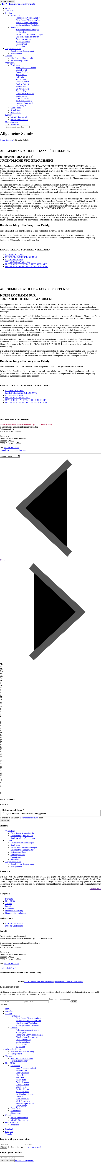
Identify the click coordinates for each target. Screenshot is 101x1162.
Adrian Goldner (22, 82)
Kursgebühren (16, 53)
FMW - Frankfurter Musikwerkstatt (39, 981)
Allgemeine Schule (13, 48)
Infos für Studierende (19, 119)
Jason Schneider (22, 98)
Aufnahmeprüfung (23, 39)
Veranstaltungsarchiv (19, 60)
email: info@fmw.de (8, 968)
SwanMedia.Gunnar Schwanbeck (69, 981)
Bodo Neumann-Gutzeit (26, 67)
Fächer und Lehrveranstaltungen (29, 34)
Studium (8, 13)
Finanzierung (21, 44)
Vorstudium (15, 15)
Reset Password (7, 1161)
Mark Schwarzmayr (24, 101)
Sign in (3, 1147)
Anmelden (15, 124)
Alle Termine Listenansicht (22, 58)
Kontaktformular (20, 450)
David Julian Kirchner (25, 93)
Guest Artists (16, 108)
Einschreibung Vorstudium (27, 22)
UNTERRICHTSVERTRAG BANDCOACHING (26, 266)
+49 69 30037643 (11, 447)
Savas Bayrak (21, 70)
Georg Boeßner (22, 72)
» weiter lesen (95, 888)
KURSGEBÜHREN (14, 259)
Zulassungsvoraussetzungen (27, 30)
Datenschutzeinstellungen (15, 913)
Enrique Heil (21, 86)
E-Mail (4, 804)
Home (7, 8)
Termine (8, 56)
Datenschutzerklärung (29, 818)
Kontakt (8, 115)
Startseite (9, 899)
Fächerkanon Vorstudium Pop (28, 18)
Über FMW (10, 63)
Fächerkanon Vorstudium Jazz (28, 20)
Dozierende (15, 65)
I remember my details (24, 1160)
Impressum (9, 908)
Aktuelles (9, 11)
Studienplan (21, 32)
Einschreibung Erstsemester (27, 37)
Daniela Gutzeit (22, 84)
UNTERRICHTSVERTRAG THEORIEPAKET (26, 264)
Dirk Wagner (21, 105)
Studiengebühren (23, 41)
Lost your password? (32, 1147)
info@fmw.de (5, 450)
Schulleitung (16, 110)
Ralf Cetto (20, 77)
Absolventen (16, 112)
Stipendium (20, 46)
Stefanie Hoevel (22, 91)
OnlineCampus (11, 122)
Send (74, 1002)
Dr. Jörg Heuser (22, 89)
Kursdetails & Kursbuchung (22, 51)
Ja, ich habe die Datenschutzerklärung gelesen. (26, 813)
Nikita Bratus (21, 74)
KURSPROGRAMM (14, 255)
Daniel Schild (21, 96)
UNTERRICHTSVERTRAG (17, 262)
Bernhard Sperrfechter (25, 103)
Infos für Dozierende (19, 117)
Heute (2, 560)
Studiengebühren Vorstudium (28, 25)
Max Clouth (21, 79)
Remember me (17, 1147)
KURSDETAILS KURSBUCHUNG (21, 257)
